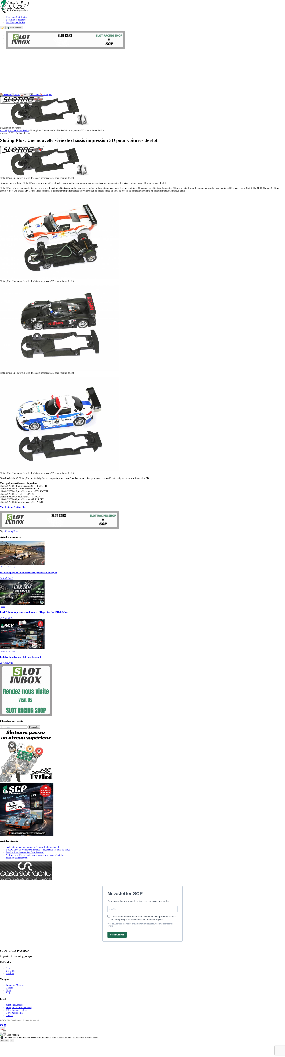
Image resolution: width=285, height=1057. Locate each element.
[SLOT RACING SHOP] (65, 48)
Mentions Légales (14, 1005)
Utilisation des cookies (16, 1010)
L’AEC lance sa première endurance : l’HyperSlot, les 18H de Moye (38, 849)
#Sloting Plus (11, 531)
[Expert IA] (1, 1032)
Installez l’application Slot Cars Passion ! (25, 852)
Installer (4, 1040)
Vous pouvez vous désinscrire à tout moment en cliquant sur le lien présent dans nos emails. (141, 925)
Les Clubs (10, 970)
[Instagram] (5, 1026)
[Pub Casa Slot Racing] (26, 879)
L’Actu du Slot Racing (16, 17)
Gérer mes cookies (14, 1013)
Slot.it (8, 990)
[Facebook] (2, 1026)
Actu (8, 968)
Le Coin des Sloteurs (16, 19)
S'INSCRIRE (117, 934)
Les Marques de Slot (15, 22)
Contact (9, 1015)
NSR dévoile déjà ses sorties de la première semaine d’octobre (35, 855)
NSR (8, 993)
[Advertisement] (142, 71)
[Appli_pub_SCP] (26, 835)
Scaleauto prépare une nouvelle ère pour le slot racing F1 (32, 847)
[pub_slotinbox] (26, 715)
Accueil (3, 130)
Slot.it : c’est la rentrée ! (17, 857)
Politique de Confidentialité (18, 1007)
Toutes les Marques (15, 985)
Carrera (9, 987)
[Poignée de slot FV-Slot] (26, 781)
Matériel (10, 973)
